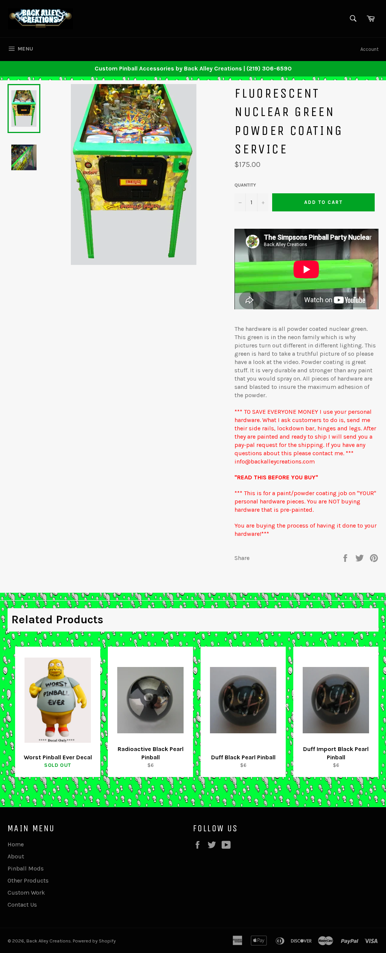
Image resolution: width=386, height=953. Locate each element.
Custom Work (26, 892)
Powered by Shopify (94, 941)
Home (16, 844)
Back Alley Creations (48, 941)
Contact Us (22, 904)
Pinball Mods (26, 868)
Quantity (245, 185)
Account (369, 49)
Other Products (28, 880)
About (16, 856)
